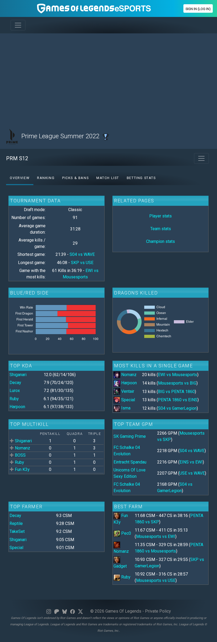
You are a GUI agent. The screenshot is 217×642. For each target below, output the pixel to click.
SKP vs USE (82, 262)
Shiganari (18, 374)
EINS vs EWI (191, 462)
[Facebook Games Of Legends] (72, 611)
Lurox (15, 390)
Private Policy (158, 611)
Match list (107, 178)
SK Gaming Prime (130, 436)
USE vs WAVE (192, 473)
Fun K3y (22, 469)
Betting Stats (141, 178)
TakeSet (17, 531)
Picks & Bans (75, 178)
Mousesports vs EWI (155, 536)
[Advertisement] (108, 75)
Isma (125, 408)
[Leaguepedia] (105, 136)
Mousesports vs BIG (177, 383)
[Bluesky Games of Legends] (64, 611)
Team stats (160, 228)
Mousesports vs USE (155, 580)
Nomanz (129, 374)
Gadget (120, 566)
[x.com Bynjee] (80, 611)
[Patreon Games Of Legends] (56, 611)
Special (128, 399)
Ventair (127, 391)
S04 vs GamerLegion (177, 408)
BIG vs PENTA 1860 (176, 391)
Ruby (14, 398)
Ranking (46, 178)
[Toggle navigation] (18, 25)
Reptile (16, 523)
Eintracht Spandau (130, 462)
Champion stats (160, 241)
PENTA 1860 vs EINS (177, 399)
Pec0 (126, 533)
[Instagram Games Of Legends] (48, 611)
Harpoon (17, 406)
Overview (19, 178)
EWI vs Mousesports (177, 374)
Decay (15, 382)
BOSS (20, 455)
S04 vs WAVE (82, 254)
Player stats (160, 216)
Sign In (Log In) (198, 9)
